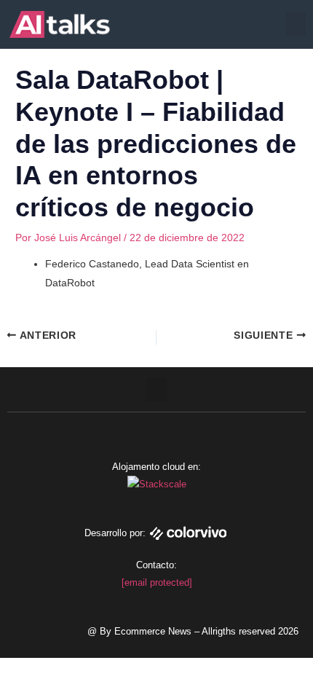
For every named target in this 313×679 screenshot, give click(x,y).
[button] (295, 24)
